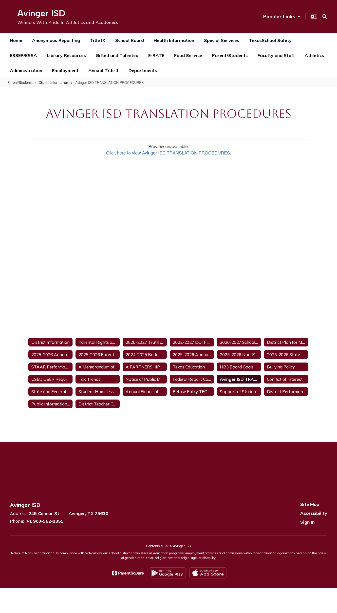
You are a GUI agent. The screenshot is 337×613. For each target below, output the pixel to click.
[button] (281, 16)
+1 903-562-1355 (45, 521)
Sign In (307, 522)
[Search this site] (324, 16)
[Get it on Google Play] (167, 572)
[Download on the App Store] (207, 572)
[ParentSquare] (128, 573)
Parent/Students (20, 82)
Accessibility (313, 513)
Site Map (309, 504)
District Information (53, 82)
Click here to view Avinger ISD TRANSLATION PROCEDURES (168, 152)
